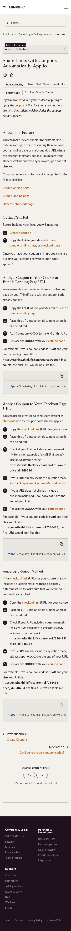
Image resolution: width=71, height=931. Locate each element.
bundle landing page (23, 245)
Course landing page (16, 188)
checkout (9, 421)
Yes (29, 775)
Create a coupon (20, 232)
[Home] (14, 7)
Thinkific (8, 34)
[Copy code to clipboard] (61, 376)
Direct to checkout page (18, 204)
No (42, 775)
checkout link (30, 429)
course (51, 240)
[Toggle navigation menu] (66, 7)
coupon (19, 105)
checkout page (50, 245)
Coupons (59, 34)
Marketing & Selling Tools (34, 34)
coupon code (56, 341)
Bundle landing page (16, 195)
